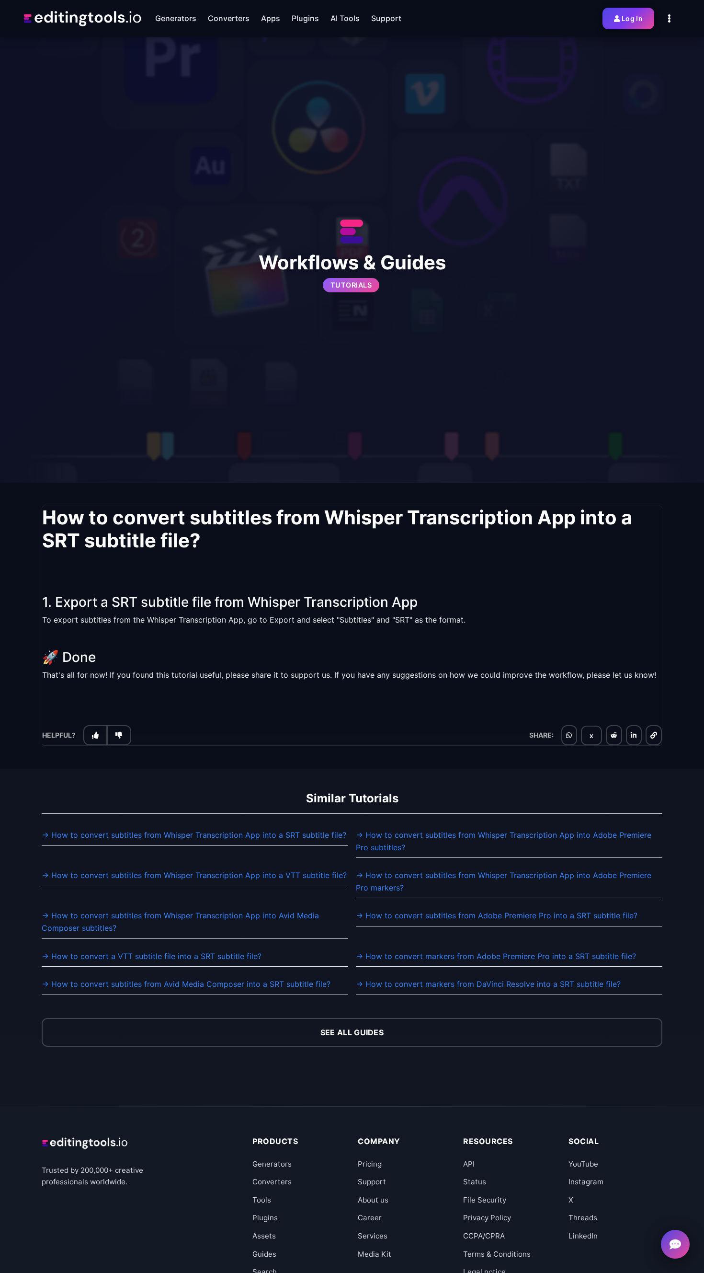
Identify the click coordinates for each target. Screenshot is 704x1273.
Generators (272, 1164)
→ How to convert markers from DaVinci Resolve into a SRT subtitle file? (488, 984)
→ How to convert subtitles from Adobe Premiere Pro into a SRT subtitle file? (496, 915)
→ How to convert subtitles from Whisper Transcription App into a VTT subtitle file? (194, 875)
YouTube (583, 1164)
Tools (261, 1199)
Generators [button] (175, 18)
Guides (264, 1254)
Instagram (585, 1181)
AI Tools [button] (345, 18)
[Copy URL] (654, 735)
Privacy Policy (487, 1217)
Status (474, 1181)
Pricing (370, 1164)
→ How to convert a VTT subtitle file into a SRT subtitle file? (151, 956)
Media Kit (374, 1254)
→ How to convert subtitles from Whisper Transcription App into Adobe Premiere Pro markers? (503, 881)
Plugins (265, 1217)
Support (372, 1181)
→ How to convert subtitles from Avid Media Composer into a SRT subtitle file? (186, 984)
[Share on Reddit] (614, 735)
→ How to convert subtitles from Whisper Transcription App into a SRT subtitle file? (194, 835)
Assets (264, 1235)
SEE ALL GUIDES (352, 1032)
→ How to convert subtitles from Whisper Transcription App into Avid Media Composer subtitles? (180, 922)
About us (373, 1199)
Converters (272, 1181)
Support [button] (386, 18)
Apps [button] (270, 18)
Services (372, 1235)
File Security (484, 1199)
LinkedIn (583, 1235)
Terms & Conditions (497, 1254)
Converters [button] (229, 18)
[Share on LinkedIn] (633, 735)
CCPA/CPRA (484, 1235)
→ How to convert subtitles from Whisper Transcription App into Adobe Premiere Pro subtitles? (503, 841)
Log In (632, 18)
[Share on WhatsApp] (569, 735)
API (469, 1164)
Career (370, 1217)
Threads (582, 1217)
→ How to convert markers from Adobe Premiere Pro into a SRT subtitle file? (496, 956)
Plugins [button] (305, 18)
